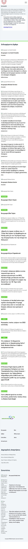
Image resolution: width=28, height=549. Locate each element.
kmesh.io (21, 538)
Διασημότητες (8, 27)
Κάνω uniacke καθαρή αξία (7, 457)
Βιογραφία (3, 55)
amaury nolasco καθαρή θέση (8, 454)
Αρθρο (2, 433)
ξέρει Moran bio (5, 462)
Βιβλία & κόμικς (4, 77)
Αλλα (2, 174)
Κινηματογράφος (4, 391)
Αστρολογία (4, 441)
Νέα (15, 430)
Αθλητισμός (17, 433)
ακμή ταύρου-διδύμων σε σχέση (9, 460)
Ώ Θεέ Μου (3, 437)
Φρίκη (4, 319)
